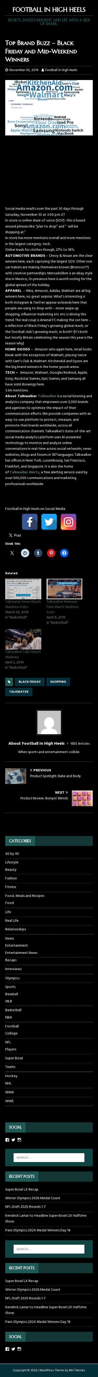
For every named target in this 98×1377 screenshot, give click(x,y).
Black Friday (30, 682)
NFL (8, 1042)
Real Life (12, 921)
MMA (9, 1092)
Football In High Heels (61, 70)
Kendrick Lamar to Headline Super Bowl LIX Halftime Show (46, 1219)
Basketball (13, 1010)
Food (9, 903)
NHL (8, 1083)
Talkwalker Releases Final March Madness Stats (62, 607)
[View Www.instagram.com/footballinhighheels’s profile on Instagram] (19, 1140)
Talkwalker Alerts (24, 472)
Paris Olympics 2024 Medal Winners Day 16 (37, 1230)
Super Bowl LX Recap (21, 1190)
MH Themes (77, 1370)
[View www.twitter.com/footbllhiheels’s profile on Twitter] (13, 1349)
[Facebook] (29, 522)
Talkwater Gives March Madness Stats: (23, 604)
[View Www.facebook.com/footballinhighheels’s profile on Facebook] (7, 1140)
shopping (58, 682)
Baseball (11, 994)
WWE (9, 1101)
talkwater (18, 692)
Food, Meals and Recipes (24, 896)
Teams (10, 1067)
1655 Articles (80, 744)
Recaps (10, 960)
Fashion (11, 878)
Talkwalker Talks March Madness (23, 654)
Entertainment (16, 946)
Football (12, 1026)
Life (8, 912)
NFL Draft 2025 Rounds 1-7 (25, 1207)
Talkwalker (47, 396)
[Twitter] (49, 522)
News (9, 939)
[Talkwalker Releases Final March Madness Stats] (65, 589)
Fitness (10, 887)
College (11, 1034)
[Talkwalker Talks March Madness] (23, 639)
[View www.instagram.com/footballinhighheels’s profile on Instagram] (19, 1349)
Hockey (11, 1076)
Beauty (10, 870)
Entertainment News (21, 953)
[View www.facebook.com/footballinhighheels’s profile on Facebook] (7, 1349)
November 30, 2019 (23, 70)
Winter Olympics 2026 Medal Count (32, 1198)
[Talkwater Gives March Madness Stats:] (23, 589)
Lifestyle (12, 863)
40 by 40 (12, 854)
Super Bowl (14, 1058)
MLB (8, 1001)
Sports (10, 987)
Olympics (12, 978)
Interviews (13, 969)
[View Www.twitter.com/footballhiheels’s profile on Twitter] (13, 1140)
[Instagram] (68, 522)
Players (10, 1049)
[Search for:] (49, 1157)
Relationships (15, 929)
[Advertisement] (49, 173)
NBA (8, 1018)
